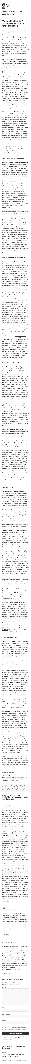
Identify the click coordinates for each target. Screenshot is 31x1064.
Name (4, 1008)
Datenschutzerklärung (7, 1060)
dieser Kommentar (16, 707)
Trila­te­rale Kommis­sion (15, 295)
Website (4, 1020)
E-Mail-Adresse (7, 1014)
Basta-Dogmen (5, 786)
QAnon (16, 608)
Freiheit (17, 786)
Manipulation (10, 789)
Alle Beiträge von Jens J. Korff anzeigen (10, 780)
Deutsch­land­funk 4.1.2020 (19, 328)
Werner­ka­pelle (12, 497)
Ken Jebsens (24, 684)
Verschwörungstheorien (19, 789)
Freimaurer (11, 273)
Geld (21, 786)
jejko (4, 908)
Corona (11, 788)
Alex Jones (12, 618)
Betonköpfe (12, 786)
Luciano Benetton (14, 215)
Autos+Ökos (22, 785)
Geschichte (24, 786)
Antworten (6, 902)
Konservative (22, 788)
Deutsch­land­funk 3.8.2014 (10, 147)
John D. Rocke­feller (12, 332)
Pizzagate (8, 608)
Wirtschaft (4, 788)
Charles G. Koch (22, 199)
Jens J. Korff (14, 785)
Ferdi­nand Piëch (14, 203)
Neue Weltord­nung (10, 265)
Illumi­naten (20, 273)
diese (12, 739)
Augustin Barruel (14, 462)
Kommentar (6, 987)
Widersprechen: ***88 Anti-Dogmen (12, 12)
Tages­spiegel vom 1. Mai (8, 98)
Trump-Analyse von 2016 (9, 598)
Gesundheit (16, 788)
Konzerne (4, 789)
